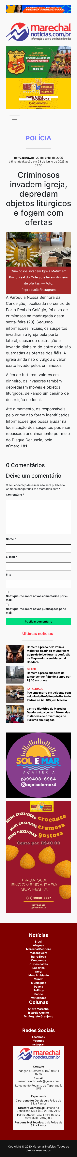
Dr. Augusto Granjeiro (38, 1016)
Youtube (38, 1040)
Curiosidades (38, 964)
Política (39, 990)
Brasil (38, 941)
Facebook (38, 1037)
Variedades (38, 997)
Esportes (38, 967)
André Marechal (38, 1008)
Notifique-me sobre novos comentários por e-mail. (37, 597)
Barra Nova (38, 956)
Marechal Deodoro (38, 949)
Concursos (38, 960)
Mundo (38, 979)
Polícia (38, 986)
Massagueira (38, 952)
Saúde (38, 994)
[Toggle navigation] (14, 119)
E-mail (11, 556)
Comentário (15, 494)
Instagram (38, 1044)
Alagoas (38, 945)
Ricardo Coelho (38, 1012)
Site (8, 574)
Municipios (38, 982)
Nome (11, 539)
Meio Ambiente (38, 975)
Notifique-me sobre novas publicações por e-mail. (36, 610)
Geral (38, 971)
